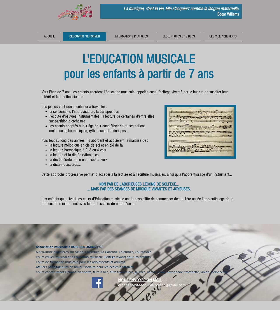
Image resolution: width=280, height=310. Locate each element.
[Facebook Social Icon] (97, 282)
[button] (131, 36)
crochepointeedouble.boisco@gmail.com (152, 285)
